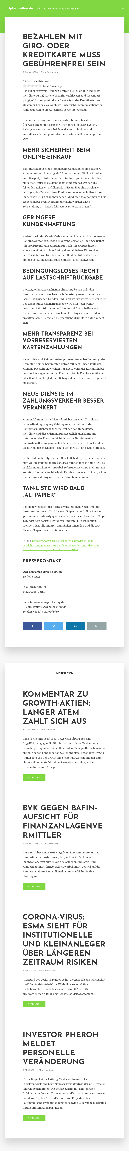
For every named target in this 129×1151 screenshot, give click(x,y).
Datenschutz (110, 8)
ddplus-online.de (19, 8)
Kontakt (78, 8)
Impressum (93, 8)
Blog (66, 8)
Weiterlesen (34, 777)
